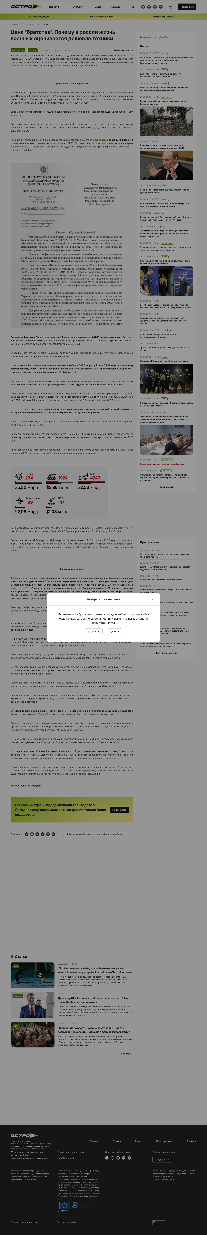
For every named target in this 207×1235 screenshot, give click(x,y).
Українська (94, 631)
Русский (114, 631)
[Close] (152, 599)
